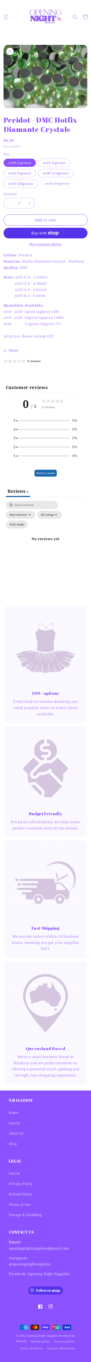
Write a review (45, 473)
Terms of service (32, 1348)
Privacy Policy (21, 1183)
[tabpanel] (45, 544)
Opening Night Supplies (42, 1335)
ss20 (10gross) (59, 184)
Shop (13, 1143)
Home (14, 1112)
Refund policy (40, 1341)
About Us (16, 1133)
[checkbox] (17, 525)
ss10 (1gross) (19, 162)
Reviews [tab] (18, 491)
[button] (6, 17)
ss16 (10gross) (20, 183)
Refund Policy (20, 1194)
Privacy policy (65, 1341)
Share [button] (13, 350)
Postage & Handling (25, 1214)
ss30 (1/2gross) (56, 173)
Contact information (61, 1348)
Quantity (10, 194)
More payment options (45, 244)
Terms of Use (20, 1204)
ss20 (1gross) (19, 173)
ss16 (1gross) (54, 162)
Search (14, 1123)
